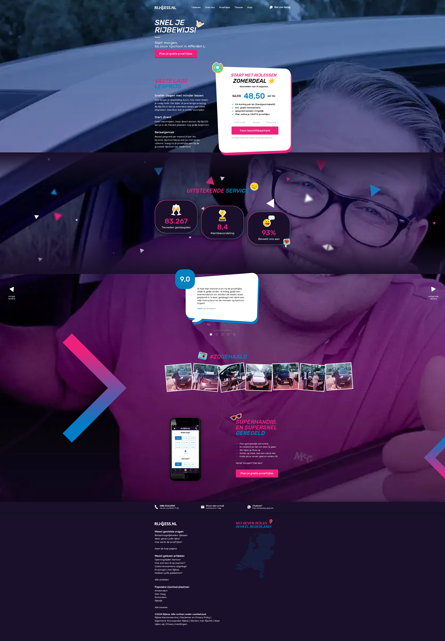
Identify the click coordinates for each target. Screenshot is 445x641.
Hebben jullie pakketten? (168, 573)
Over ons (210, 7)
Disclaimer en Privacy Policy (195, 617)
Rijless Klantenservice (166, 617)
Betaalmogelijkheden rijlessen (171, 535)
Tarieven (196, 7)
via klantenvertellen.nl (222, 330)
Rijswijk (158, 600)
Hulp (249, 7)
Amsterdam (161, 590)
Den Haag (160, 594)
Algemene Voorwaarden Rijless (172, 621)
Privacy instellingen (176, 624)
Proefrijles (224, 7)
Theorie (238, 7)
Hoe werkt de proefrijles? (168, 542)
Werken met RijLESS (201, 621)
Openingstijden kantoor (168, 559)
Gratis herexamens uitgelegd (170, 566)
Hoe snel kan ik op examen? (170, 563)
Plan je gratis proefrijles (175, 53)
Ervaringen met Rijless (167, 569)
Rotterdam (161, 597)
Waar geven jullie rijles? (167, 538)
